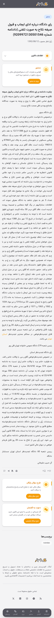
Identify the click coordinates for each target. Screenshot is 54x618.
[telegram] (33, 598)
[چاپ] (16, 471)
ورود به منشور (34, 81)
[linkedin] (20, 598)
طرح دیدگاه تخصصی (32, 521)
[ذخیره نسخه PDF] (13, 471)
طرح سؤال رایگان (33, 496)
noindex (46, 543)
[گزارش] (4, 471)
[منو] (4, 4)
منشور (48, 17)
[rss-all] (40, 598)
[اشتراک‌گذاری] (8, 471)
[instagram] (27, 598)
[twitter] (13, 598)
